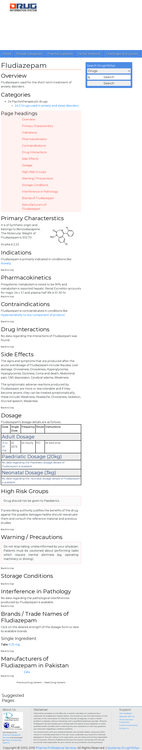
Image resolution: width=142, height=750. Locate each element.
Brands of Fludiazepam (38, 198)
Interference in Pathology (40, 191)
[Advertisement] (94, 24)
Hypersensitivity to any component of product (33, 315)
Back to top (7, 270)
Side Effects (30, 158)
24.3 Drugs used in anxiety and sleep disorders (47, 105)
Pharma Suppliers (60, 53)
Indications (29, 132)
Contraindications (34, 145)
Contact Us (124, 728)
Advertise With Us (127, 716)
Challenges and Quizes (122, 53)
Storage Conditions (35, 185)
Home (7, 53)
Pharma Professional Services (56, 747)
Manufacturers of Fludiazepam (34, 206)
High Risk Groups (34, 172)
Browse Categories (29, 53)
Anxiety (6, 263)
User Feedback (125, 713)
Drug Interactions (34, 152)
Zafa (27, 672)
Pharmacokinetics (34, 139)
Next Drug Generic (55, 682)
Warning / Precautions (37, 178)
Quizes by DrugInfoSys (123, 747)
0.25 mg (14, 644)
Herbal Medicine (89, 53)
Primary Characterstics (37, 126)
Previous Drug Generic (29, 682)
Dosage (27, 165)
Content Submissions (128, 725)
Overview (28, 119)
